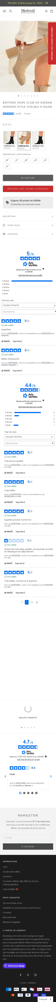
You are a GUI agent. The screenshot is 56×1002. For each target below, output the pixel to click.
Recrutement (9, 917)
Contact (7, 912)
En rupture (28, 177)
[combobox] (45, 999)
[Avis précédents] (22, 602)
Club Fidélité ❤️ (10, 889)
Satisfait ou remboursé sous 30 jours (21, 907)
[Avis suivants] (37, 602)
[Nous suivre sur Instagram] (35, 974)
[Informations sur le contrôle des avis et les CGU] (43, 269)
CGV (5, 867)
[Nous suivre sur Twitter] (28, 974)
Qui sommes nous (12, 903)
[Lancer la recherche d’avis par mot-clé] (53, 443)
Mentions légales (11, 922)
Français (43, 999)
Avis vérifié (8, 325)
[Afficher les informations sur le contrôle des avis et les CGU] (46, 756)
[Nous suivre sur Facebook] (20, 974)
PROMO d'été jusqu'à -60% (25, 3)
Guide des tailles (11, 871)
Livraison (7, 876)
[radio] (10, 140)
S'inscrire (28, 846)
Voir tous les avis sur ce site (30, 275)
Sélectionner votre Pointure (16, 154)
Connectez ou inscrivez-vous (25, 204)
